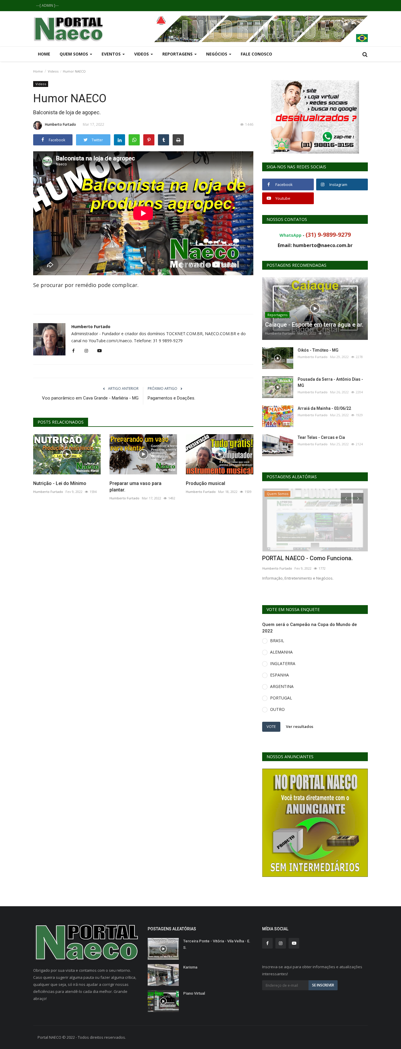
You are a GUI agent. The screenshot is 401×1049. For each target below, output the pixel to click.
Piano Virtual (194, 993)
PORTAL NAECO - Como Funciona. (307, 558)
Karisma (190, 967)
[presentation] (346, 498)
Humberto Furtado (60, 124)
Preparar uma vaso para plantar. (135, 487)
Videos (53, 71)
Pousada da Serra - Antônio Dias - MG (330, 382)
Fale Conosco (256, 54)
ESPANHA (279, 675)
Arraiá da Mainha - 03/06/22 (324, 408)
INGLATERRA (282, 663)
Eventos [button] (112, 54)
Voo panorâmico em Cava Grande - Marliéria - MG (90, 398)
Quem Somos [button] (74, 54)
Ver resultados (299, 726)
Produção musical (205, 483)
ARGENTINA (282, 686)
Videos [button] (142, 54)
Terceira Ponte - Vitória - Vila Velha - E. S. (216, 944)
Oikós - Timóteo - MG (318, 350)
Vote (271, 726)
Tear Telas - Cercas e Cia (321, 437)
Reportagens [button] (178, 54)
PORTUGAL (281, 698)
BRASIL (277, 640)
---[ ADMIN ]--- (47, 5)
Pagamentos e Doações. (171, 398)
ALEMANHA (281, 652)
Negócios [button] (217, 54)
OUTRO (277, 709)
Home (44, 54)
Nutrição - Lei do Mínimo (59, 483)
